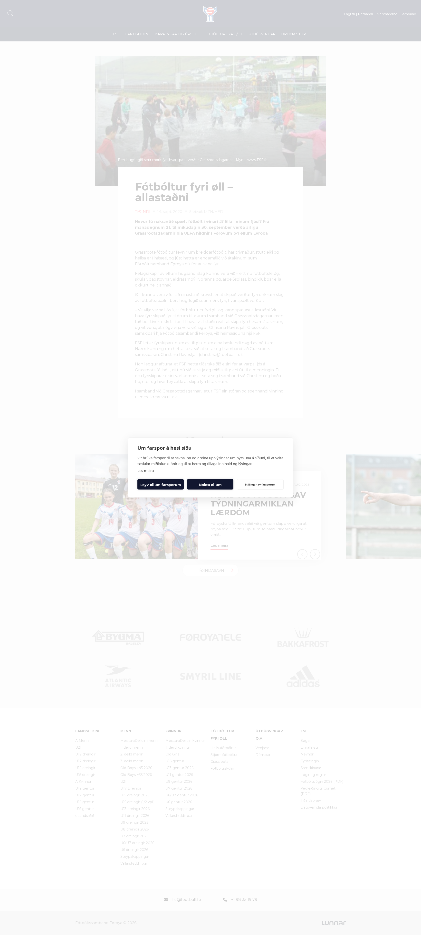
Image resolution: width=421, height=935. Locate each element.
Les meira (145, 470)
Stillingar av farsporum (260, 484)
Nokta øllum (210, 484)
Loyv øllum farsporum (160, 484)
